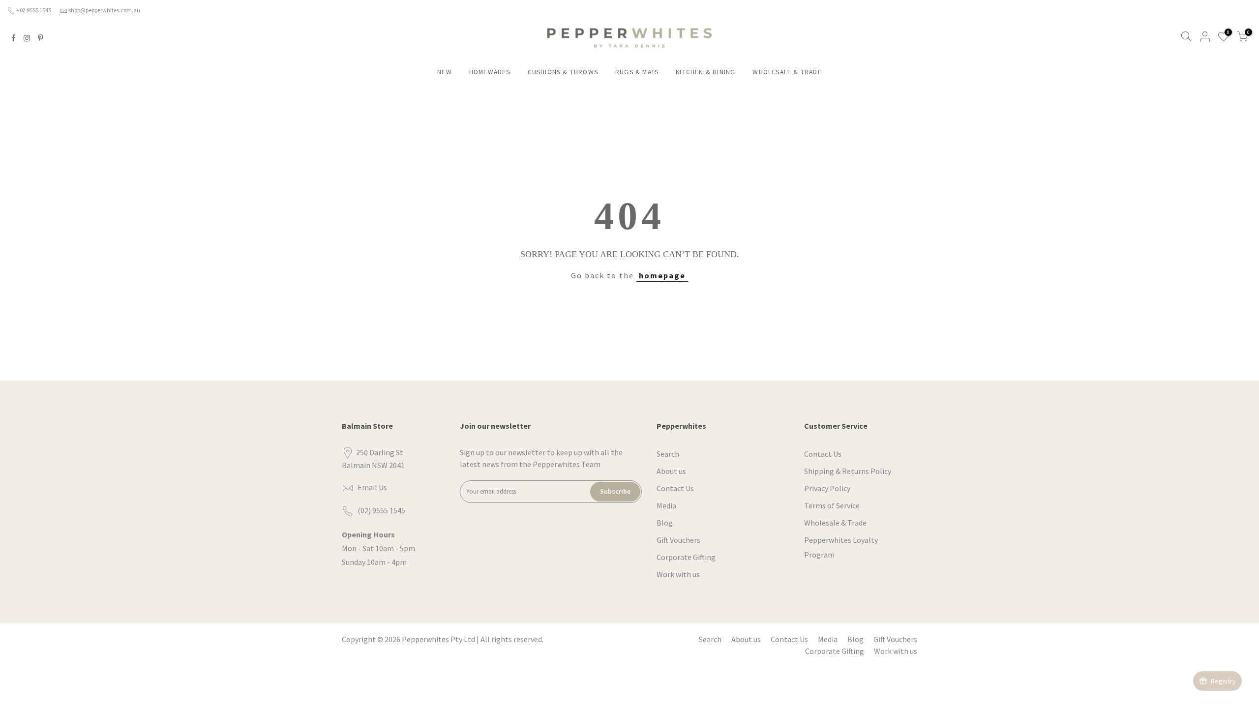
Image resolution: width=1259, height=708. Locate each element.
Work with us (678, 574)
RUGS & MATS (637, 72)
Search (668, 454)
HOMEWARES (489, 72)
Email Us (372, 487)
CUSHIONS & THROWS (563, 72)
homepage (662, 275)
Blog (665, 523)
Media (666, 505)
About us (671, 471)
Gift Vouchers (678, 540)
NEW (444, 72)
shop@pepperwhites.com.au (104, 10)
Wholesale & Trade (835, 523)
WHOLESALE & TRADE (786, 72)
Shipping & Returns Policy (847, 471)
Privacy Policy (827, 488)
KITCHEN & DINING (705, 72)
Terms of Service (832, 505)
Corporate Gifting (686, 557)
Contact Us (675, 488)
